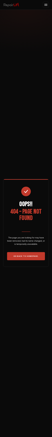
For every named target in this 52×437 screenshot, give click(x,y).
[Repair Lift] (11, 5)
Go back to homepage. (26, 256)
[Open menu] (46, 5)
